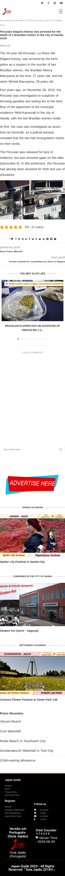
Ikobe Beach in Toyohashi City (23, 741)
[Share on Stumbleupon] (43, 239)
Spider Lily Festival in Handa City (22, 561)
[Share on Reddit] (40, 239)
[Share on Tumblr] (29, 239)
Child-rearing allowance (17, 760)
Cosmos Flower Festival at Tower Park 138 (28, 699)
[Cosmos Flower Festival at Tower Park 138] (32, 673)
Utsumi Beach (10, 721)
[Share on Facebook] (16, 239)
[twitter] (42, 3)
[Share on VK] (33, 239)
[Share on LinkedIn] (26, 239)
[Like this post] (12, 239)
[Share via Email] (55, 239)
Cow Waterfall (10, 731)
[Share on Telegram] (47, 239)
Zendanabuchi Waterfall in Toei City (26, 750)
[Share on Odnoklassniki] (36, 239)
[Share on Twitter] (19, 239)
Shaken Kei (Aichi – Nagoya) (19, 630)
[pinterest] (54, 3)
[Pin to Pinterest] (23, 239)
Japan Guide (13, 780)
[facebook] (48, 3)
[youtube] (61, 3)
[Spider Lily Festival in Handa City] (32, 535)
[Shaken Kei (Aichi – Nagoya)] (32, 604)
